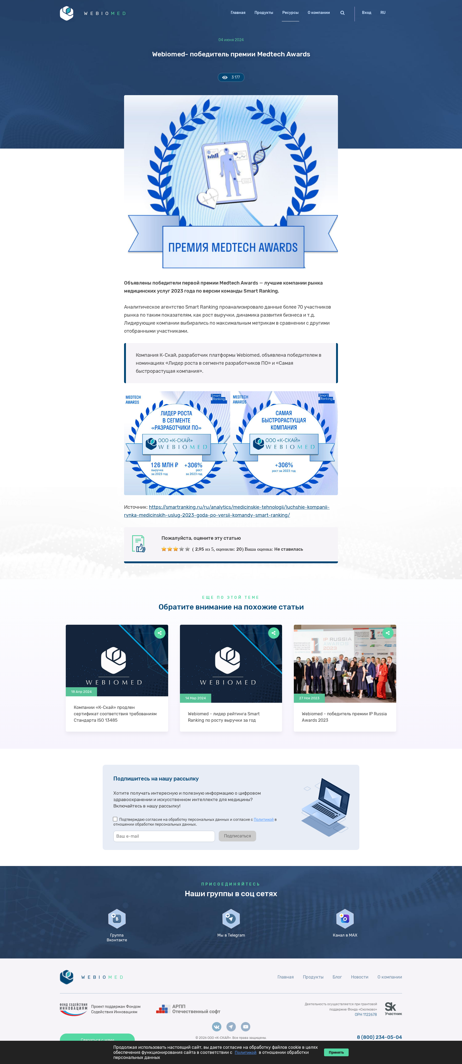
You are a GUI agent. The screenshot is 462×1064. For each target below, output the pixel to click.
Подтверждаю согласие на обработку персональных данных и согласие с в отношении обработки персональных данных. (195, 822)
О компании (319, 12)
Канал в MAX (345, 935)
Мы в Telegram (231, 935)
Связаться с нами (97, 1040)
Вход (366, 12)
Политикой (264, 819)
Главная (238, 12)
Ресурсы (290, 12)
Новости (359, 977)
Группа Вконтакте (117, 937)
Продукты (264, 12)
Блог (337, 977)
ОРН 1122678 (366, 1014)
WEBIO (106, 13)
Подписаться (237, 835)
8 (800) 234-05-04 (379, 1037)
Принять (336, 1052)
